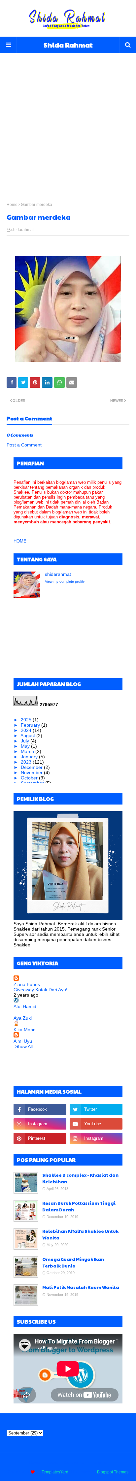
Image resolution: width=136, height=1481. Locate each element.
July (25, 740)
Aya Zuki (23, 1018)
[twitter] (96, 1109)
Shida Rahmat (68, 44)
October (30, 777)
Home (12, 204)
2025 (27, 719)
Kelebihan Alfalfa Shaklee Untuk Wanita (80, 1234)
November (32, 772)
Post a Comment (24, 444)
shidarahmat (22, 229)
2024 (27, 730)
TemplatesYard (55, 1472)
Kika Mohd (25, 1029)
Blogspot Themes (112, 1472)
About (52, 1462)
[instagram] (40, 1124)
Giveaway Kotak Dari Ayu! (40, 989)
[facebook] (40, 1109)
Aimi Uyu (23, 1041)
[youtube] (96, 1124)
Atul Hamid (25, 1006)
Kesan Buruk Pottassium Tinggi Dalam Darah (79, 1206)
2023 (27, 762)
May (26, 746)
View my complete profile (65, 581)
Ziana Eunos (27, 984)
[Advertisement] (68, 121)
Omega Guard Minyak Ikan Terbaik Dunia (73, 1262)
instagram (99, 1462)
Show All (24, 1046)
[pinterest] (40, 1138)
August (28, 735)
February (31, 725)
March (28, 751)
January (30, 756)
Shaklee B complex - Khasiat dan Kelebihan (80, 1178)
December (32, 767)
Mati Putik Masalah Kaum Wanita (80, 1287)
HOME (20, 541)
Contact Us (74, 1462)
